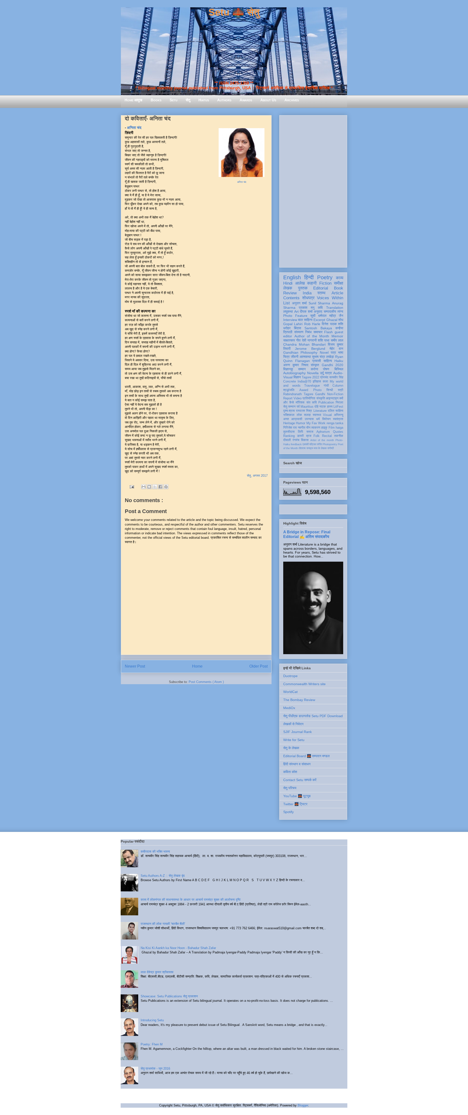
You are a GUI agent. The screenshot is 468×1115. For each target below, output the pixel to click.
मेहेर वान (336, 349)
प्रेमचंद (324, 377)
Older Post (258, 666)
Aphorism (323, 432)
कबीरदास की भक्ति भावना (155, 851)
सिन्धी (329, 390)
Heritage (289, 423)
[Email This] (143, 486)
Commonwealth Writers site (304, 684)
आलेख (300, 283)
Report (287, 398)
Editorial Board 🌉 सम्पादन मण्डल (306, 756)
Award (303, 390)
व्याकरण (315, 427)
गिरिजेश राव (290, 427)
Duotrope (290, 676)
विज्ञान (297, 377)
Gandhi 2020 (332, 365)
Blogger (303, 1105)
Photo (317, 390)
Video (297, 398)
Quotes (338, 432)
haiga (339, 427)
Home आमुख (133, 100)
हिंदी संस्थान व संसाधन (297, 764)
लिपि (300, 432)
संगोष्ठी (330, 448)
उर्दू (322, 373)
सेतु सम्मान (289, 406)
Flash (328, 332)
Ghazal (331, 320)
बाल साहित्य (305, 320)
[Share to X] (154, 486)
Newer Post (135, 666)
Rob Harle (312, 324)
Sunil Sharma (319, 303)
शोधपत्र (308, 298)
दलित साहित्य (335, 411)
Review (290, 293)
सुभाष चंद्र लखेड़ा (323, 357)
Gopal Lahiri (292, 324)
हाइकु (324, 427)
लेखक (287, 288)
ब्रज (308, 436)
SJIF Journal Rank (297, 732)
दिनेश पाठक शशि (332, 324)
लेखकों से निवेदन (293, 724)
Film (332, 427)
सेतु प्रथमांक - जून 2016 (155, 1068)
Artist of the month (322, 440)
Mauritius (307, 406)
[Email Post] (131, 486)
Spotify (288, 812)
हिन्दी (309, 277)
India (307, 293)
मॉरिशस (300, 402)
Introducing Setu (152, 1020)
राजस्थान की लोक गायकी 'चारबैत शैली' (163, 924)
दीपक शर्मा (306, 311)
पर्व (298, 406)
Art (296, 311)
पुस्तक (303, 288)
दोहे (316, 406)
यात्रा (328, 373)
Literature (320, 411)
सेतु (188, 100)
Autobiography (294, 373)
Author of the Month (311, 336)
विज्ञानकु (288, 369)
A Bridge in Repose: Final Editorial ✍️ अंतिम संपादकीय (306, 534)
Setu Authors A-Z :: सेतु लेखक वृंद (163, 876)
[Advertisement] (313, 190)
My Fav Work (316, 423)
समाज (309, 432)
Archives (291, 100)
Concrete (289, 381)
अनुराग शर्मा (299, 303)
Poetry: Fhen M (152, 1044)
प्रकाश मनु (306, 308)
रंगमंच (295, 440)
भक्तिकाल (288, 415)
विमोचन (326, 419)
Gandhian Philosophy (300, 352)
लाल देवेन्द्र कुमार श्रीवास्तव (157, 972)
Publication (326, 402)
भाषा (340, 352)
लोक (299, 415)
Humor (300, 423)
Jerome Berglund (310, 349)
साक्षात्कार (289, 340)
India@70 (304, 381)
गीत (298, 340)
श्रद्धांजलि (288, 390)
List (286, 303)
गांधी (326, 385)
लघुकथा (288, 311)
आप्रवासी (296, 419)
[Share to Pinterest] (166, 486)
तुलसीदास (289, 432)
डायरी (300, 436)
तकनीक (338, 436)
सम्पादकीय (330, 311)
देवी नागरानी (309, 340)
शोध (340, 320)
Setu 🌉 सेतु (234, 12)
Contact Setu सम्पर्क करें (299, 780)
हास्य (329, 406)
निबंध (308, 332)
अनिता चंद (241, 182)
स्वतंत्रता (338, 419)
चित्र (286, 357)
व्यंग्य (340, 311)
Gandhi (320, 394)
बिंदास (297, 328)
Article (337, 293)
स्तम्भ (321, 293)
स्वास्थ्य (317, 415)
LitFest (338, 406)
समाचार (317, 332)
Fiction (325, 283)
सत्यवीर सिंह (336, 377)
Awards (246, 100)
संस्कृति (320, 398)
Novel (324, 352)
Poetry (324, 277)
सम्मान (302, 369)
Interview (290, 320)
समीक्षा (338, 283)
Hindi (287, 283)
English (292, 277)
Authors (224, 100)
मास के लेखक (320, 448)
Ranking (289, 436)
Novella (313, 373)
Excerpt (319, 320)
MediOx (289, 708)
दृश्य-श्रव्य (289, 411)
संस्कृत (315, 365)
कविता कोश (290, 772)
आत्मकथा (305, 357)
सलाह (307, 415)
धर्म (318, 419)
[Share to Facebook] (160, 486)
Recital (327, 436)
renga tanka (335, 423)
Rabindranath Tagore (298, 394)
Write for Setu (293, 740)
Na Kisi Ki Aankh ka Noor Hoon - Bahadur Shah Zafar (178, 948)
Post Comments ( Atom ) (206, 682)
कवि (320, 308)
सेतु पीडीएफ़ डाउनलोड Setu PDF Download (313, 716)
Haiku (338, 361)
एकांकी (305, 444)
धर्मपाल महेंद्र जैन (330, 316)
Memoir (337, 336)
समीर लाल (337, 340)
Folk (316, 436)
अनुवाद (318, 311)
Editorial (320, 288)
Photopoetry (330, 444)
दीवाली (287, 440)
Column (337, 385)
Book (338, 288)
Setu (173, 100)
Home (197, 666)
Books (156, 100)
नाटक (322, 406)
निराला (339, 402)
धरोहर (287, 328)
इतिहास (317, 381)
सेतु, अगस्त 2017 (257, 475)
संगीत (319, 444)
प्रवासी (316, 361)
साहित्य (327, 361)
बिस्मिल (338, 369)
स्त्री (340, 390)
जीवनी (294, 357)
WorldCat (290, 692)
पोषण (326, 369)
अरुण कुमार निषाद (295, 365)
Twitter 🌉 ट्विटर (295, 804)
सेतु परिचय (289, 788)
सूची (312, 316)
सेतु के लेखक (291, 748)
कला (325, 381)
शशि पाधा (323, 340)
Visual (327, 415)
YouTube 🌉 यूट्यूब (297, 796)
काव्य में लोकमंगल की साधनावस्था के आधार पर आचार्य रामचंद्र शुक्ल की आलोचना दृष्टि (191, 899)
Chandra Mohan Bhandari (304, 344)
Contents (291, 298)
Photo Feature (295, 316)
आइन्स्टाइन (332, 398)
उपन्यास (309, 419)
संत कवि (311, 402)
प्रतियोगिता (308, 398)
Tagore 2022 (310, 377)
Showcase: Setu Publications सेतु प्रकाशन (169, 996)
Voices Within (330, 298)
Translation (334, 308)
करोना (314, 369)
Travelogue (312, 385)
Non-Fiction (335, 394)
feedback (296, 444)
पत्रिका (312, 444)
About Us (268, 100)
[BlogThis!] (149, 486)
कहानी (312, 283)
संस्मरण (298, 332)
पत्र (333, 352)
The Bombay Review (299, 700)
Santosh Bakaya (318, 328)
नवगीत (301, 427)
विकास (305, 440)
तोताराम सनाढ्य (306, 448)
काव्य (339, 278)
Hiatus (203, 100)
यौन (308, 427)
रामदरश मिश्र (304, 411)
